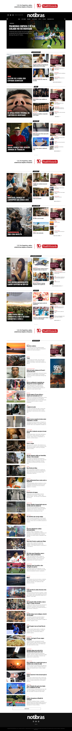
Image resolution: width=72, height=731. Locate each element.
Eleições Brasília (34, 19)
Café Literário (24, 19)
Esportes (39, 19)
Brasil (19, 19)
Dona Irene (28, 19)
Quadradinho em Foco (50, 19)
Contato (36, 724)
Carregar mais (26, 708)
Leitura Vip (44, 19)
